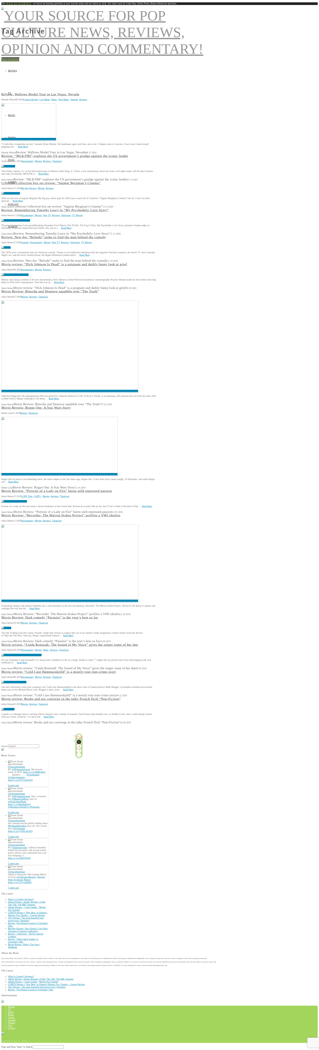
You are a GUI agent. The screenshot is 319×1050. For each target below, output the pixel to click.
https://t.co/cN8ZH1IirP (19, 858)
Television (66, 215)
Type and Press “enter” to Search (16, 1047)
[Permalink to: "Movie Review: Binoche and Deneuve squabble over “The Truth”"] (69, 391)
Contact (11, 1028)
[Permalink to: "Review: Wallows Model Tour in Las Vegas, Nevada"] (28, 139)
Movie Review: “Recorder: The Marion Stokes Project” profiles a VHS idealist (60, 515)
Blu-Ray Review (28, 188)
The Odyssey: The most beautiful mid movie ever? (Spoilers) (26, 919)
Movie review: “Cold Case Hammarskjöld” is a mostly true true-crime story (58, 672)
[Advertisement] (159, 67)
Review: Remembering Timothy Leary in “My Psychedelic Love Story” (55, 210)
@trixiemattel (32, 775)
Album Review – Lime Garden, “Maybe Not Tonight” (33, 982)
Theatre (11, 1023)
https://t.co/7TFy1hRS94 (19, 882)
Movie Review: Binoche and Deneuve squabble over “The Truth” (50, 291)
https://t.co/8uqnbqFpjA (19, 804)
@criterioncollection (26, 877)
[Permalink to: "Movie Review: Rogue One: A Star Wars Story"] (59, 474)
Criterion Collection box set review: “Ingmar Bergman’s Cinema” (51, 183)
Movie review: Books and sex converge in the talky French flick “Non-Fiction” (61, 699)
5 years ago (13, 836)
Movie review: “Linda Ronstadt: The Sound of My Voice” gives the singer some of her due (69, 644)
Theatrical (57, 161)
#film (10, 880)
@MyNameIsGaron (21, 769)
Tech (10, 1025)
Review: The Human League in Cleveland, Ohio (30, 990)
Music (54, 99)
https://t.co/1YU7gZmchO (20, 780)
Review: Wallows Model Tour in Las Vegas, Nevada (40, 94)
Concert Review (30, 99)
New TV (47, 215)
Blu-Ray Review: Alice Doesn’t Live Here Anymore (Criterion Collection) (28, 930)
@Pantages (34, 807)
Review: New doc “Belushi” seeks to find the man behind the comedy (53, 237)
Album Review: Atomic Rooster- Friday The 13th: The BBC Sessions (27, 903)
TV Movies (77, 215)
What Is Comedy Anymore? (21, 899)
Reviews (83, 99)
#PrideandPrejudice (17, 826)
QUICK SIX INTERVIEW (18, 3)
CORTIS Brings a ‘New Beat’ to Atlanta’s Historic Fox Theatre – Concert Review (27, 914)
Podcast (13, 204)
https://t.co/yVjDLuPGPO (20, 831)
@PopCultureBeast (17, 801)
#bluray (27, 880)
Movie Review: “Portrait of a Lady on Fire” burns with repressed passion (56, 491)
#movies (41, 877)
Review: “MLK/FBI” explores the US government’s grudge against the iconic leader (64, 156)
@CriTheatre (19, 828)
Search (4, 746)
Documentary (27, 161)
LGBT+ (37, 496)
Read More (23, 147)
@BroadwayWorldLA (18, 807)
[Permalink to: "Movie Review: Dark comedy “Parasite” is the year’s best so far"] (6, 628)
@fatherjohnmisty (16, 777)
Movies (12, 71)
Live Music (44, 99)
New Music (63, 99)
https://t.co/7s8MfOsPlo (34, 772)
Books (11, 1015)
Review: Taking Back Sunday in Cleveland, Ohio (23, 940)
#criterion (18, 880)
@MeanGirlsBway (20, 799)
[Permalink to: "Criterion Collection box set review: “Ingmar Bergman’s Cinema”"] (10, 193)
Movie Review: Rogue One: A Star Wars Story (36, 407)
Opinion (74, 99)
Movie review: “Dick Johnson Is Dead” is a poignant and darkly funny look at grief (64, 264)
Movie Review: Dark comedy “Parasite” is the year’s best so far (49, 617)
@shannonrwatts (19, 847)
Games (11, 1017)
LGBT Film (26, 496)
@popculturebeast (16, 767)
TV (9, 1009)
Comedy (25, 242)
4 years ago (13, 785)
